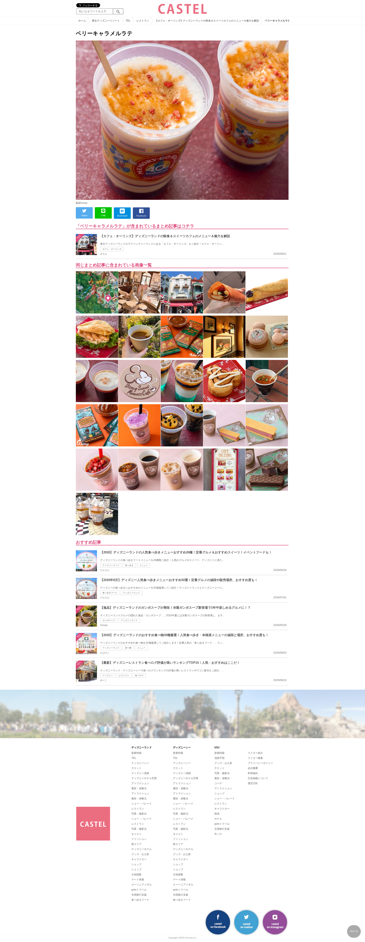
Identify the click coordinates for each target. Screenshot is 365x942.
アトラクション (140, 783)
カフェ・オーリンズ (111, 249)
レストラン (124, 675)
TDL (133, 758)
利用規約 (253, 773)
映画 (216, 813)
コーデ (218, 783)
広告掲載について (258, 778)
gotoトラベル (139, 889)
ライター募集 (255, 758)
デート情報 (137, 879)
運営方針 (253, 783)
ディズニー (107, 675)
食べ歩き (129, 565)
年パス (218, 834)
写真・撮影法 (139, 813)
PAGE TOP (354, 931)
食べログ (139, 675)
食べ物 (128, 648)
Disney (83, 202)
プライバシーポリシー (260, 763)
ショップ (136, 864)
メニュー (143, 565)
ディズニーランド (110, 565)
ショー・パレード (141, 803)
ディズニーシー (140, 763)
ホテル (218, 818)
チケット (136, 768)
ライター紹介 (255, 752)
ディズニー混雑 (140, 773)
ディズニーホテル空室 (144, 778)
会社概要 (253, 768)
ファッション (139, 839)
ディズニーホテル (141, 849)
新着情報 (136, 752)
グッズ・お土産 (140, 854)
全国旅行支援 (139, 894)
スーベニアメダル (141, 884)
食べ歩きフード (109, 593)
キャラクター (139, 859)
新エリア (136, 844)
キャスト (136, 834)
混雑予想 (219, 758)
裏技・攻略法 (139, 788)
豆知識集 (136, 874)
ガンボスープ (108, 620)
